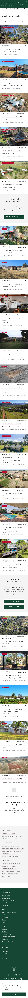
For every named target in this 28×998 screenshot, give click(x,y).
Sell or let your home (8, 900)
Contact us (20, 46)
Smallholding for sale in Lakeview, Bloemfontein (12, 389)
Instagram (5, 953)
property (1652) (11, 871)
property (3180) (12, 863)
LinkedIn (4, 956)
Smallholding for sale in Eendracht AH (13, 83)
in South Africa (8, 833)
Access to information (8, 936)
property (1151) (10, 873)
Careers (4, 920)
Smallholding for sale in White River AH (13, 565)
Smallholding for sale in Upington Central (12, 319)
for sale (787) (7, 853)
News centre (5, 917)
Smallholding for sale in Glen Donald (12, 354)
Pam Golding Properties (9, 912)
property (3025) (9, 866)
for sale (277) (11, 856)
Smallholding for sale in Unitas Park (12, 284)
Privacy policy (6, 929)
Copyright (5, 939)
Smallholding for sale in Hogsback (12, 49)
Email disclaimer (7, 934)
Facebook (5, 951)
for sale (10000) (13, 846)
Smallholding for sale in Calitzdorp (12, 709)
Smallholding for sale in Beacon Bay (12, 641)
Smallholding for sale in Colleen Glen (12, 457)
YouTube (4, 958)
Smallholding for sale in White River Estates (12, 528)
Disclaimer (5, 932)
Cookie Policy (6, 989)
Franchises (5, 922)
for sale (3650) (13, 848)
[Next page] (18, 790)
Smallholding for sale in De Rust (11, 423)
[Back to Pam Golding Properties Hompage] (14, 969)
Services (4, 915)
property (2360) (9, 868)
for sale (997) (12, 851)
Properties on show (7, 903)
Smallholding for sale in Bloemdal (12, 117)
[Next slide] (26, 34)
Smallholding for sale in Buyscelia (12, 250)
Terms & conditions (7, 941)
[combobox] (13, 21)
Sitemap (4, 944)
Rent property (6, 898)
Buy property (6, 895)
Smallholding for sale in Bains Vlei (12, 493)
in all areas (10, 838)
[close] (26, 1)
